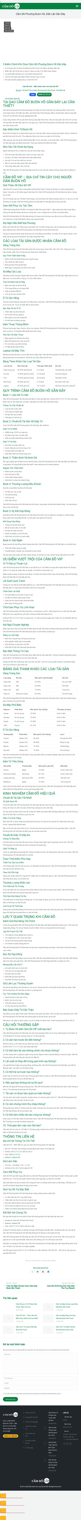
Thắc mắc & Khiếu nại (31, 1427)
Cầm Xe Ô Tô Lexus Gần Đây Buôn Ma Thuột (26, 1328)
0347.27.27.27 (14, 1154)
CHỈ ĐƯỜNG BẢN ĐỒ (12, 99)
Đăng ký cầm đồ (30, 1413)
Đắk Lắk (7, 28)
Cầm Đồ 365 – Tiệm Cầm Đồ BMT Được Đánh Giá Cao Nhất (27, 1316)
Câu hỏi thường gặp (31, 1422)
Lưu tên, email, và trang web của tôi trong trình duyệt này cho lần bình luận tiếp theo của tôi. (33, 1393)
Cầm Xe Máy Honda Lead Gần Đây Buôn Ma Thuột (67, 1305)
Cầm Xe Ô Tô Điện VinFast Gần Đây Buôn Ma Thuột (65, 1328)
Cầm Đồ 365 (44, 1486)
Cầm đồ (7, 23)
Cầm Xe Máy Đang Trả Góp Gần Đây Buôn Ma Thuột (66, 1316)
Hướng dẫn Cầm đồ (31, 1417)
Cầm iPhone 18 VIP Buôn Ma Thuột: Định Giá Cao (26, 1305)
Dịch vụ (7, 25)
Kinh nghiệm (9, 31)
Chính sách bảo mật (30, 1434)
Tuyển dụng (29, 1448)
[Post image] (8, 1307)
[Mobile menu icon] (77, 6)
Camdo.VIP (16, 1157)
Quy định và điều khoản (30, 1442)
